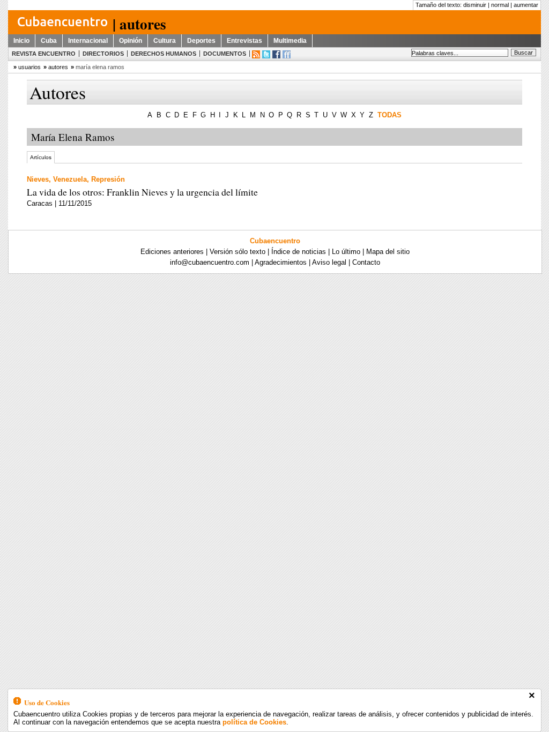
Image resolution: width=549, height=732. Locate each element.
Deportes (201, 40)
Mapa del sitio (388, 252)
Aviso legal (329, 262)
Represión (108, 179)
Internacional (88, 40)
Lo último (346, 252)
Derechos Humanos (163, 53)
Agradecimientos (281, 262)
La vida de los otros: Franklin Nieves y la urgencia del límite (142, 191)
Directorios (103, 53)
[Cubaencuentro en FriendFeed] (286, 54)
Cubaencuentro (275, 241)
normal (500, 5)
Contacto (366, 262)
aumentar (526, 5)
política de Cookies (254, 722)
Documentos (224, 53)
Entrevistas (244, 40)
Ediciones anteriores (172, 252)
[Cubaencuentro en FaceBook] (276, 54)
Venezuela (70, 179)
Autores (58, 67)
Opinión (130, 40)
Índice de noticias (298, 252)
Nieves (38, 179)
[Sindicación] (256, 54)
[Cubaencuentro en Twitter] (266, 54)
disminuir (474, 5)
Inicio (21, 40)
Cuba (49, 40)
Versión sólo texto (237, 252)
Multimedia (290, 40)
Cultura (164, 40)
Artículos (40, 157)
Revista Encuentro (44, 53)
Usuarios (29, 67)
